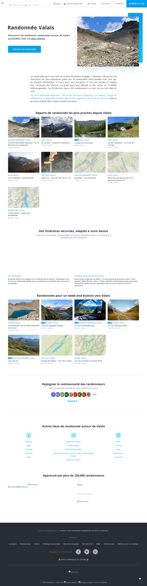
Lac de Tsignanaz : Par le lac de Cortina (88, 98)
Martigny (28, 441)
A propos (13, 544)
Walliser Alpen (73, 445)
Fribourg (118, 445)
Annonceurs (109, 544)
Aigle (29, 445)
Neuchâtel (118, 457)
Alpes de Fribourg (73, 441)
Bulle (29, 457)
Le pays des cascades (53, 98)
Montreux (29, 453)
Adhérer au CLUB (136, 4)
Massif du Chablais (73, 460)
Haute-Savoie (118, 453)
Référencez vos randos (128, 544)
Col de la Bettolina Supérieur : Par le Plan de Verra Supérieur (61, 95)
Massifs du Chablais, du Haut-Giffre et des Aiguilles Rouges (73, 454)
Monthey (28, 449)
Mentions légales (71, 544)
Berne (118, 441)
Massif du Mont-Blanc (73, 449)
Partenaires (25, 544)
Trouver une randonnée (24, 49)
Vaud (118, 449)
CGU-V (37, 544)
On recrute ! (87, 544)
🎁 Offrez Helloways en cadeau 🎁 (73, 559)
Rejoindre (72, 401)
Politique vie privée (51, 544)
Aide (98, 544)
